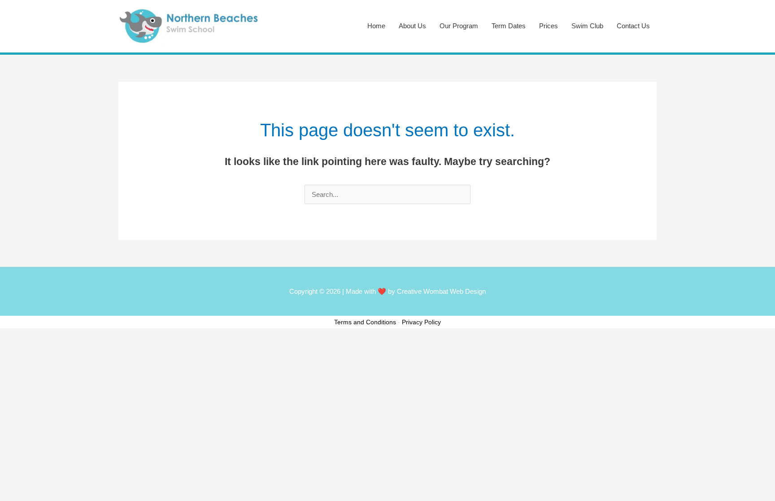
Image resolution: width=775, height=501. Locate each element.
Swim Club (587, 26)
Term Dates (509, 26)
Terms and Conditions (365, 322)
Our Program (459, 26)
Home (376, 26)
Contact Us (633, 26)
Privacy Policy (421, 322)
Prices (548, 26)
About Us (412, 26)
